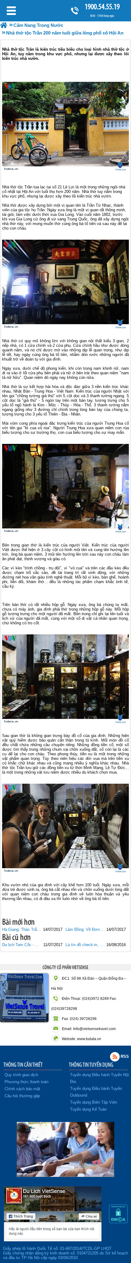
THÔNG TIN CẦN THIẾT (23, 1064)
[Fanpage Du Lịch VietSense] (52, 1239)
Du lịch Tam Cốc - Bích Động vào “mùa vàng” (21, 944)
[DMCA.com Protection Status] (118, 1221)
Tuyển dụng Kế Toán (88, 1109)
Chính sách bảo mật (22, 1089)
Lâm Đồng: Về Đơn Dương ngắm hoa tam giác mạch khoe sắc (85, 929)
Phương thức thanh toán (26, 1082)
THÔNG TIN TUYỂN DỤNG (91, 1064)
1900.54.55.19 (102, 6)
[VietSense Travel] (3, 25)
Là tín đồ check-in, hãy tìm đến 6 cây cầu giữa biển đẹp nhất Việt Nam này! (85, 944)
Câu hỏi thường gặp (22, 1096)
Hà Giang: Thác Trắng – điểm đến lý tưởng (21, 929)
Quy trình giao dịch (21, 1074)
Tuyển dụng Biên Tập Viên (93, 1102)
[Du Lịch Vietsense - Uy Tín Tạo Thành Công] (65, 1175)
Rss (115, 1057)
